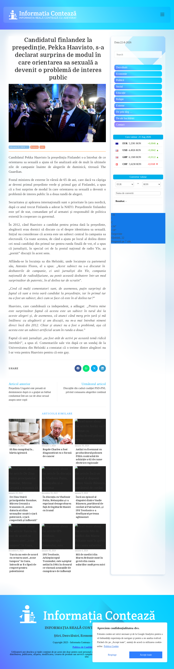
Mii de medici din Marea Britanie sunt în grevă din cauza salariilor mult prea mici (90, 559)
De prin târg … (124, 111)
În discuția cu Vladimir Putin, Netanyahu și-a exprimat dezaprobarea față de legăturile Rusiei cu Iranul (57, 504)
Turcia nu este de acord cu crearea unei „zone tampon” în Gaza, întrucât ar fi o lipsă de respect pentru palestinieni (24, 563)
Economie (121, 73)
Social (119, 86)
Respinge (112, 655)
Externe (34, 147)
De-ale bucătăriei (125, 118)
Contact (120, 124)
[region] (129, 642)
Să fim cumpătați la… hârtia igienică (22, 451)
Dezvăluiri (121, 67)
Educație (120, 92)
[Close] (164, 625)
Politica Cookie (111, 646)
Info (42, 147)
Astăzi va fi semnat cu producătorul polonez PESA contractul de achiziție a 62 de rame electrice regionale (89, 456)
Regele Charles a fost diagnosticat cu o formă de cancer (57, 452)
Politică (120, 80)
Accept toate (146, 655)
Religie (120, 99)
